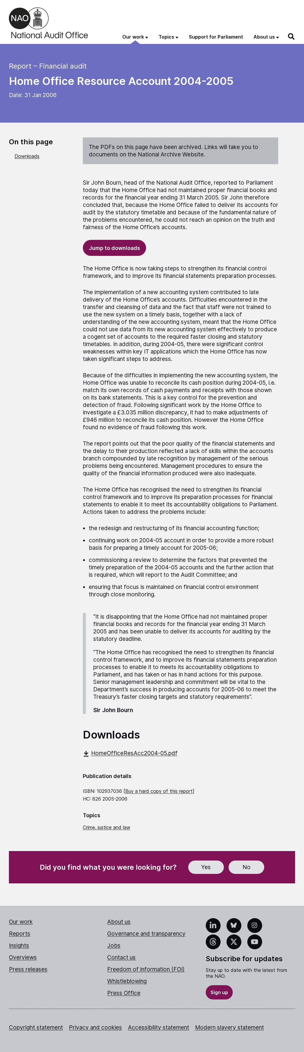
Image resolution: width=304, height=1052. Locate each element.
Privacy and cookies (95, 1027)
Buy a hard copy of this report (159, 791)
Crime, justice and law (106, 827)
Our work (21, 921)
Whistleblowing (127, 981)
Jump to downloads (114, 248)
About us (119, 921)
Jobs (114, 945)
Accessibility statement (158, 1027)
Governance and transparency (146, 933)
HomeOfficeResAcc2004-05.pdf (134, 753)
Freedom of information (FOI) (146, 969)
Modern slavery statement (229, 1027)
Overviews (23, 957)
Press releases (28, 969)
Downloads (27, 156)
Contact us (121, 957)
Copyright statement (36, 1027)
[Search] (291, 36)
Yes (206, 867)
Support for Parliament (216, 37)
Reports (19, 933)
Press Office (123, 993)
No (247, 867)
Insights (19, 945)
